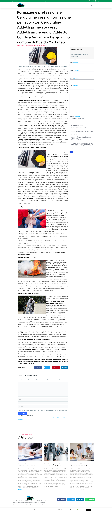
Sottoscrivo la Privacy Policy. (78, 118)
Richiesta (72, 92)
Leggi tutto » (20, 489)
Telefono (74, 78)
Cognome (75, 70)
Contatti (84, 5)
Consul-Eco (35, 5)
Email (74, 85)
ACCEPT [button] (88, 509)
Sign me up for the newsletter (26, 415)
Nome (74, 62)
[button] (90, 1)
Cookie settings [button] (80, 509)
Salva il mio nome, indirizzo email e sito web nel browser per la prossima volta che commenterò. (43, 410)
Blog (91, 5)
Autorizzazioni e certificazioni (71, 5)
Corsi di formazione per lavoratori (50, 5)
